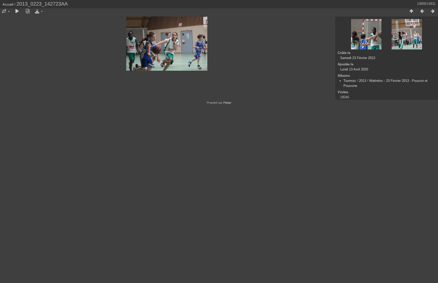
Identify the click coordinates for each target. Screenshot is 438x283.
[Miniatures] (411, 11)
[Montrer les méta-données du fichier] (27, 11)
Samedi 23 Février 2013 (357, 58)
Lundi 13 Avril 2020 (354, 69)
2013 (362, 81)
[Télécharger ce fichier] (38, 11)
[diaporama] (17, 11)
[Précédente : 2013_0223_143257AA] (422, 11)
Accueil (8, 4)
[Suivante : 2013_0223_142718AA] (432, 11)
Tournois (349, 81)
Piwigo (227, 102)
